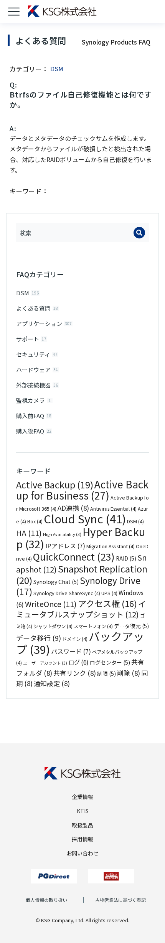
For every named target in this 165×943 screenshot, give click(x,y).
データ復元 (131, 626)
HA (29, 532)
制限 (106, 673)
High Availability (62, 534)
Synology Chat (56, 582)
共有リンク (74, 673)
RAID (126, 558)
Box (35, 521)
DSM (135, 521)
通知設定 (52, 683)
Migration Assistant (110, 546)
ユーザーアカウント (45, 663)
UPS (109, 593)
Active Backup (54, 484)
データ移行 (38, 638)
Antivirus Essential (113, 508)
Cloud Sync (85, 518)
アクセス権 (107, 603)
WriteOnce (51, 603)
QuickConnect (74, 556)
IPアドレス (65, 545)
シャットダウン (53, 626)
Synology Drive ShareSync (66, 593)
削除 (128, 673)
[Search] (139, 232)
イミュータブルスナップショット (81, 609)
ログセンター (110, 662)
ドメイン (74, 638)
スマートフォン (93, 626)
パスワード (71, 651)
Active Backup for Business (82, 490)
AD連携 (73, 508)
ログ (78, 662)
